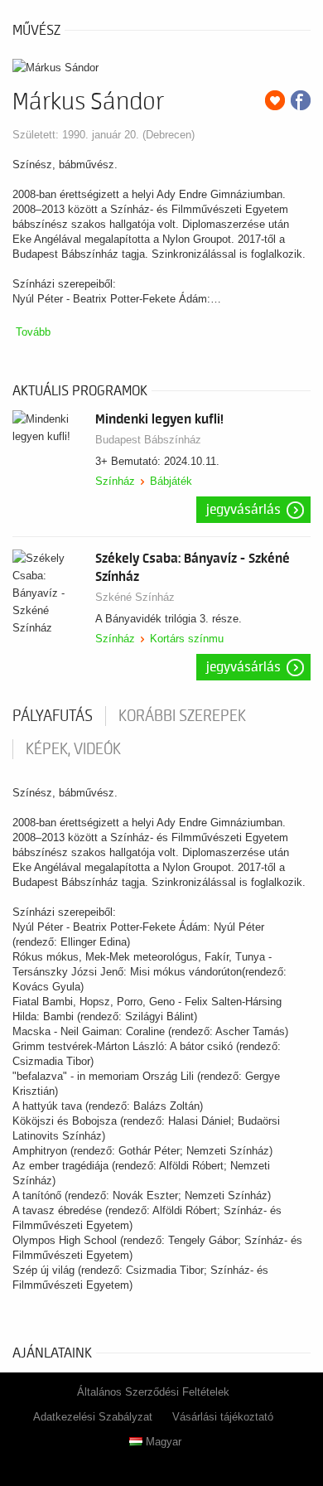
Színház (115, 481)
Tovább (33, 332)
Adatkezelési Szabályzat (92, 1417)
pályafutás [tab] (52, 716)
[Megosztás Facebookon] (301, 100)
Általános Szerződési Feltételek (153, 1392)
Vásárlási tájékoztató (222, 1417)
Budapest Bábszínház (148, 439)
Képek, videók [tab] (73, 749)
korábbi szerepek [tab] (182, 716)
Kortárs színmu (187, 638)
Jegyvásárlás (243, 509)
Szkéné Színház (135, 597)
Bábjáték (171, 481)
